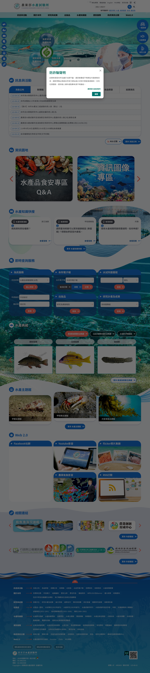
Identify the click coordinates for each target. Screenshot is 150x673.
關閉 (96, 94)
